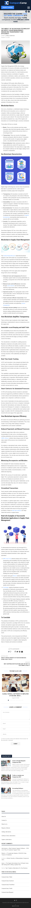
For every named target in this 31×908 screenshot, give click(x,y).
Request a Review (6, 828)
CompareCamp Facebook (8, 880)
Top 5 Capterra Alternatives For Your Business (17, 868)
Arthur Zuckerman (10, 35)
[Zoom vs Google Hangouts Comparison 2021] (6, 763)
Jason (3, 863)
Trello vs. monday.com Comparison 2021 (18, 776)
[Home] (15, 3)
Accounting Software (17, 788)
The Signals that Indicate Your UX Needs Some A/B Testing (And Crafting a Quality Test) (15, 863)
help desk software (16, 510)
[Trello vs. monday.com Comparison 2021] (6, 778)
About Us (4, 816)
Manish (3, 853)
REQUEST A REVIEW (7, 7)
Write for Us (4, 824)
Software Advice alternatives (8, 835)
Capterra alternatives (7, 839)
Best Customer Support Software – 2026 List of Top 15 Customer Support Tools (15, 849)
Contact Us (4, 820)
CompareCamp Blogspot (7, 892)
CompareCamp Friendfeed (8, 884)
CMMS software (5, 438)
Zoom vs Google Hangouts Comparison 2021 (18, 761)
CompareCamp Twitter (7, 877)
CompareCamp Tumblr (7, 888)
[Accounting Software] (6, 791)
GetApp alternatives (6, 831)
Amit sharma (4, 848)
